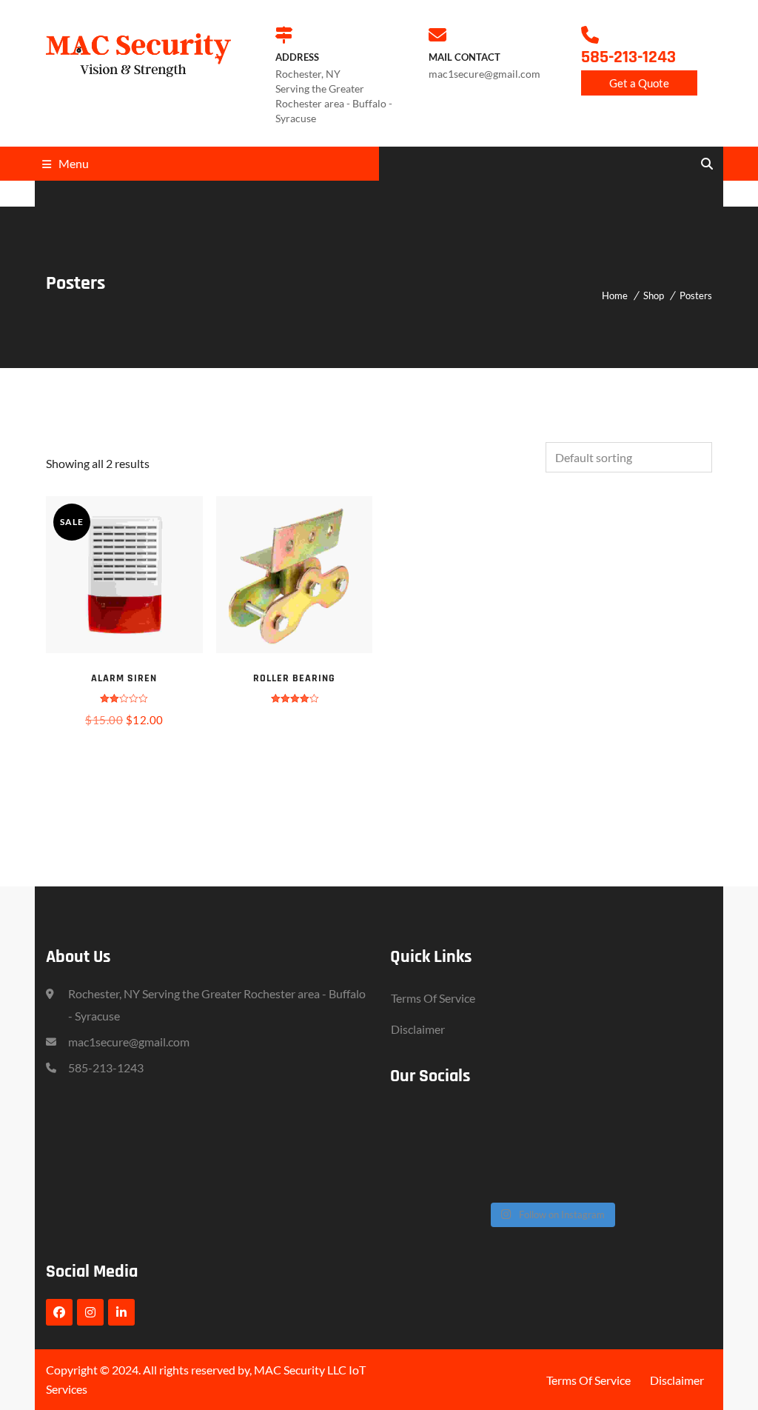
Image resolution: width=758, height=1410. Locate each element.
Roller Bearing (294, 678)
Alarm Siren (124, 678)
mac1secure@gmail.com (129, 1042)
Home (615, 295)
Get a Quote (639, 83)
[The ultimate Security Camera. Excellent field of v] (588, 1126)
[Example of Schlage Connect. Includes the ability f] (668, 1126)
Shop (653, 295)
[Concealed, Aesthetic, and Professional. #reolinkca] (426, 1126)
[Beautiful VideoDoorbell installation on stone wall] (507, 1126)
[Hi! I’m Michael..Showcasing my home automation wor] (426, 1174)
